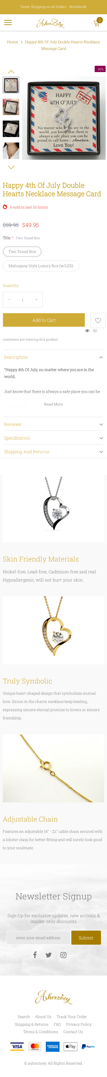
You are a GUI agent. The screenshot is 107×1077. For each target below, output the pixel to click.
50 (95, 330)
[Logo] (50, 22)
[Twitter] (48, 955)
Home (12, 41)
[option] (64, 118)
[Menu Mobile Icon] (8, 24)
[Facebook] (35, 955)
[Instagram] (63, 955)
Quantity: (11, 285)
